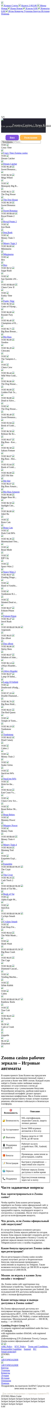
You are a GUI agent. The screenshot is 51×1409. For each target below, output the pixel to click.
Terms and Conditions (38, 1346)
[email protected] (8, 1351)
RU (34, 1349)
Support (27, 1349)
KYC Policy (20, 1346)
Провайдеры (7, 142)
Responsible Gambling (11, 1349)
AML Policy (6, 1346)
